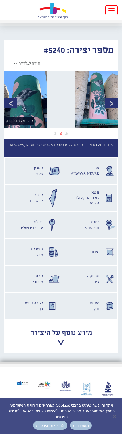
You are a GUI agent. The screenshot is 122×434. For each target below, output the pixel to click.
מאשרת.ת (81, 425)
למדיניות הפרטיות (50, 425)
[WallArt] (53, 10)
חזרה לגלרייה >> (27, 63)
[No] (115, 416)
